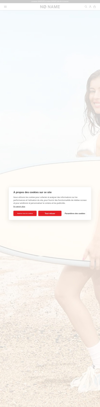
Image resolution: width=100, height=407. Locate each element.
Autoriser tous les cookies (25, 213)
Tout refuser (50, 213)
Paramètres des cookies (75, 213)
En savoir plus (19, 206)
